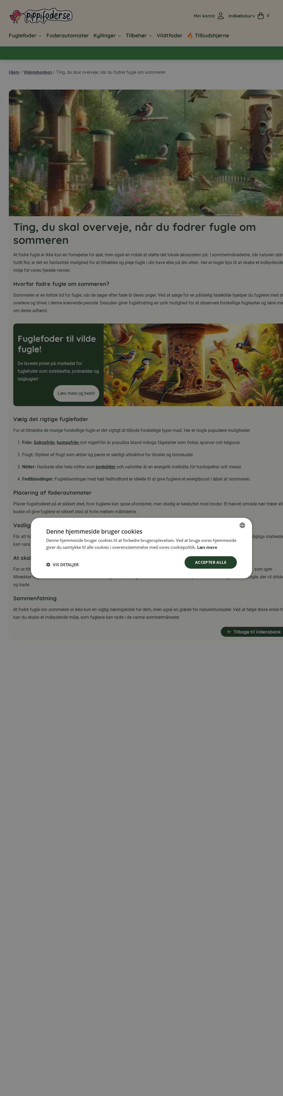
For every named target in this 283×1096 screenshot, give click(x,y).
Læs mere (207, 547)
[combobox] (242, 525)
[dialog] (141, 548)
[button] (62, 564)
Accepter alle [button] (210, 562)
